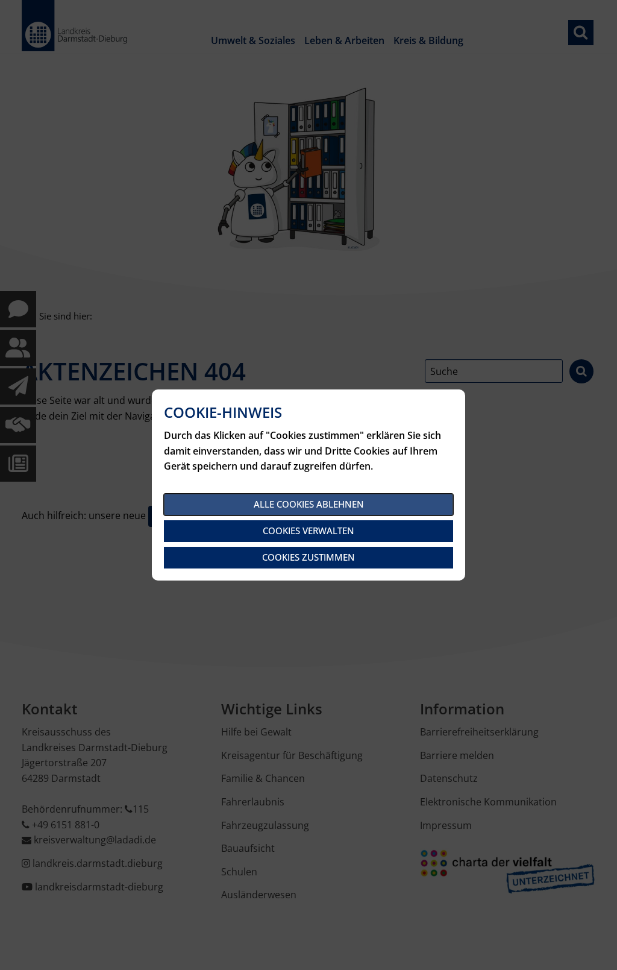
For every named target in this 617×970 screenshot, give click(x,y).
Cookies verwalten (308, 530)
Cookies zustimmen (308, 557)
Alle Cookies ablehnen (309, 504)
